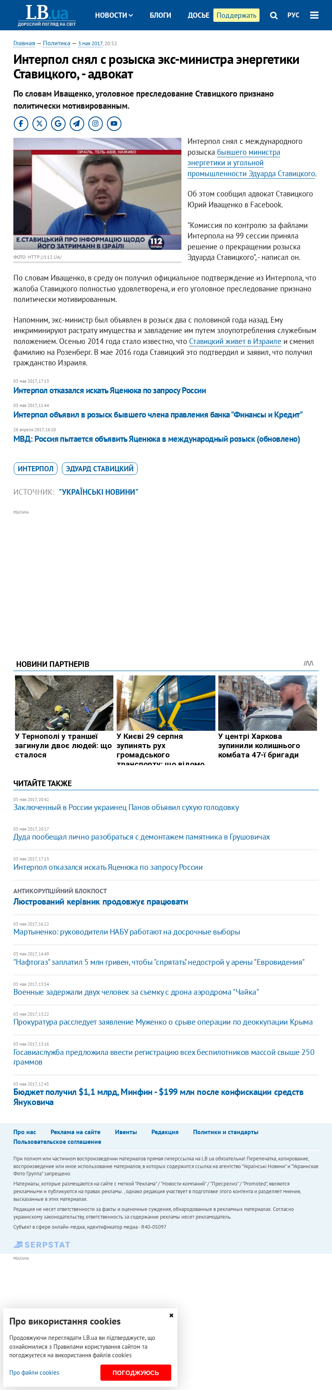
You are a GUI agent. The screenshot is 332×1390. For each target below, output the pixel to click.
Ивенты (126, 1132)
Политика (56, 43)
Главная (24, 43)
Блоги (160, 15)
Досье (198, 15)
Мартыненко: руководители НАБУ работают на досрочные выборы (126, 931)
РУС (293, 15)
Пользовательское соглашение (57, 1141)
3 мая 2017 (90, 43)
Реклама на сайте (75, 1132)
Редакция (165, 1132)
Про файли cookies (34, 1372)
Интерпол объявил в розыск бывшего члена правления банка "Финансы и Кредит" (158, 414)
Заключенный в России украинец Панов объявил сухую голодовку (125, 807)
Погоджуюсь (136, 1372)
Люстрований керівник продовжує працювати (100, 901)
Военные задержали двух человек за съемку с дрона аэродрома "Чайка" (136, 992)
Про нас (24, 1132)
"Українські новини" (98, 492)
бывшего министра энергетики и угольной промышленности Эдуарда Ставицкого (251, 162)
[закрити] (171, 1315)
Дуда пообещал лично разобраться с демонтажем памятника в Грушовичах (141, 836)
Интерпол (35, 468)
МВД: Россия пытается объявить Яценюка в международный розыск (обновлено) (156, 438)
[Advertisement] (166, 573)
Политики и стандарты (225, 1132)
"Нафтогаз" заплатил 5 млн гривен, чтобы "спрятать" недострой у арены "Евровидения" (159, 962)
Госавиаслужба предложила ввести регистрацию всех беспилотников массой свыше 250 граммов (163, 1057)
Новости (111, 15)
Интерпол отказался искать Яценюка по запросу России (109, 390)
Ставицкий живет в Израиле (235, 341)
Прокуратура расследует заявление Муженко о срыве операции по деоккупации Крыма (163, 1022)
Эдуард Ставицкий (100, 468)
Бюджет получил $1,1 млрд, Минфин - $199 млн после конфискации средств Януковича (158, 1096)
